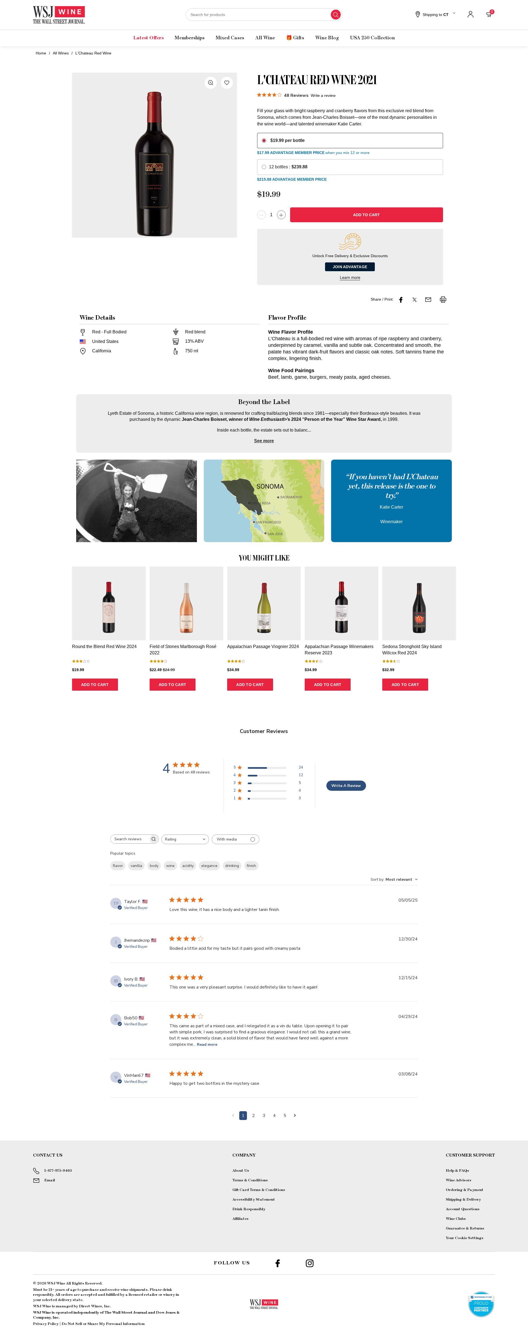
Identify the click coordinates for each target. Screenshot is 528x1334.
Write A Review (346, 785)
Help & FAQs (457, 1171)
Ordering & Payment (464, 1190)
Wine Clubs (456, 1219)
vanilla (136, 865)
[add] (281, 214)
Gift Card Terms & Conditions (258, 1190)
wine (170, 865)
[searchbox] (129, 839)
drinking (232, 865)
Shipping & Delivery (463, 1199)
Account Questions (463, 1209)
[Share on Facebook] (401, 299)
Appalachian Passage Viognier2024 (263, 646)
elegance (209, 865)
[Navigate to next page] (295, 1115)
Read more (207, 1044)
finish (251, 865)
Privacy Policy (46, 1324)
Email (49, 1180)
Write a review (323, 95)
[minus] (261, 214)
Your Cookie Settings (464, 1238)
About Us (240, 1171)
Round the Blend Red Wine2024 (104, 646)
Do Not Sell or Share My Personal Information (103, 1324)
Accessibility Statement (253, 1199)
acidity (188, 865)
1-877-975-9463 (58, 1171)
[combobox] (264, 14)
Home (41, 53)
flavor (118, 865)
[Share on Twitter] (414, 299)
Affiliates (240, 1219)
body (154, 865)
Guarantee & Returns (465, 1228)
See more (264, 440)
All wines (61, 53)
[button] (434, 15)
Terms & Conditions (250, 1180)
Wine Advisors (458, 1180)
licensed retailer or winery (152, 1295)
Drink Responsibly (248, 1209)
